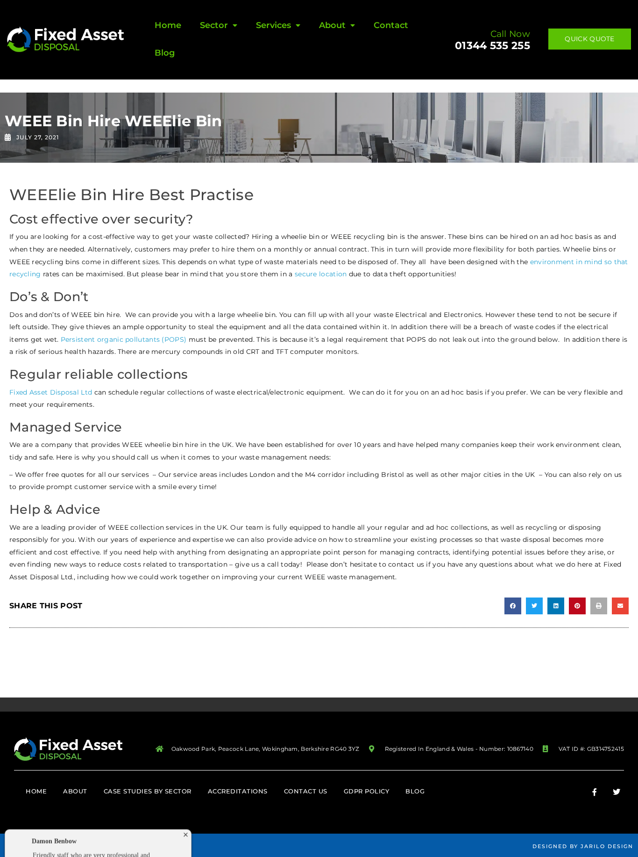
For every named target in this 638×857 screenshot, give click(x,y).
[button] (512, 606)
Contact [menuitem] (391, 25)
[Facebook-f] (594, 792)
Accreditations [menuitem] (238, 791)
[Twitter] (616, 792)
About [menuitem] (332, 25)
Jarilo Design (607, 846)
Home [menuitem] (168, 25)
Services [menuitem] (273, 25)
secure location (321, 274)
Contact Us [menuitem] (305, 791)
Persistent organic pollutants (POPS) (124, 339)
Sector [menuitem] (214, 25)
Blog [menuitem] (165, 53)
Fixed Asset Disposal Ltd (50, 392)
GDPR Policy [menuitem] (367, 791)
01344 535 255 (492, 45)
